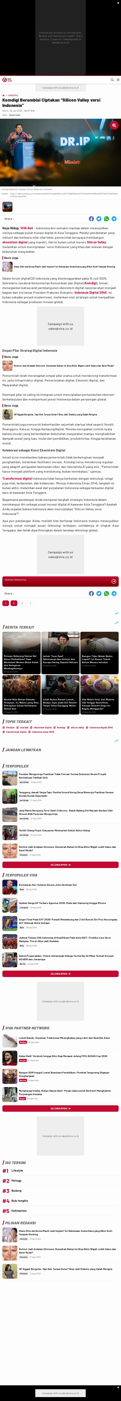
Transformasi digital (17, 478)
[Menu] (118, 80)
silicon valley (77, 727)
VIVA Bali (26, 228)
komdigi (61, 727)
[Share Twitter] (99, 218)
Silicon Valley (96, 242)
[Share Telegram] (114, 218)
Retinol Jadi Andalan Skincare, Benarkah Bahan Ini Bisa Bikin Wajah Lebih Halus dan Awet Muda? (64, 365)
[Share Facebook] (91, 218)
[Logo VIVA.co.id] (6, 80)
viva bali (24, 727)
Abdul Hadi (14, 115)
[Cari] (112, 80)
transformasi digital (16, 732)
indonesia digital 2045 (101, 727)
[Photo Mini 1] (7, 207)
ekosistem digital (15, 242)
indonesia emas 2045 (43, 732)
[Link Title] (9, 778)
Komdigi (90, 283)
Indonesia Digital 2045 (91, 292)
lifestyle (10, 727)
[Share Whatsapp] (106, 218)
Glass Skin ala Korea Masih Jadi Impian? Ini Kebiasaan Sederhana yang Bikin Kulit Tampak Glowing (64, 266)
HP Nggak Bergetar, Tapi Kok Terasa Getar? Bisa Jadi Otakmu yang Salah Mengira (55, 414)
